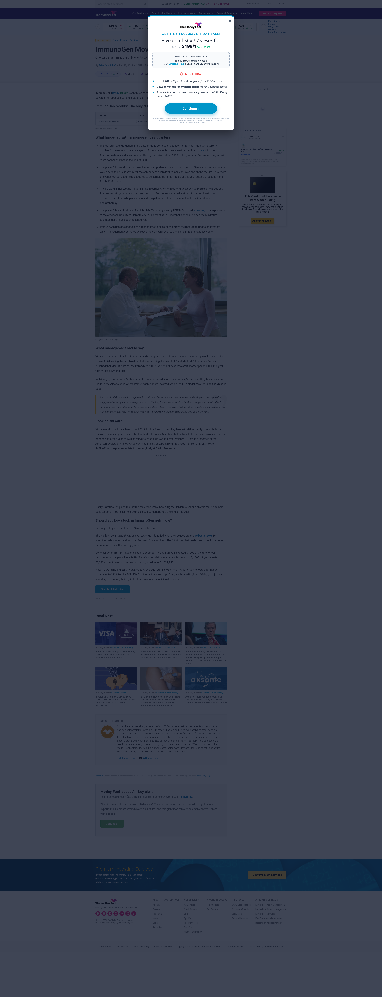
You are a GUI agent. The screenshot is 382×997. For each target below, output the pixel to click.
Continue (191, 108)
